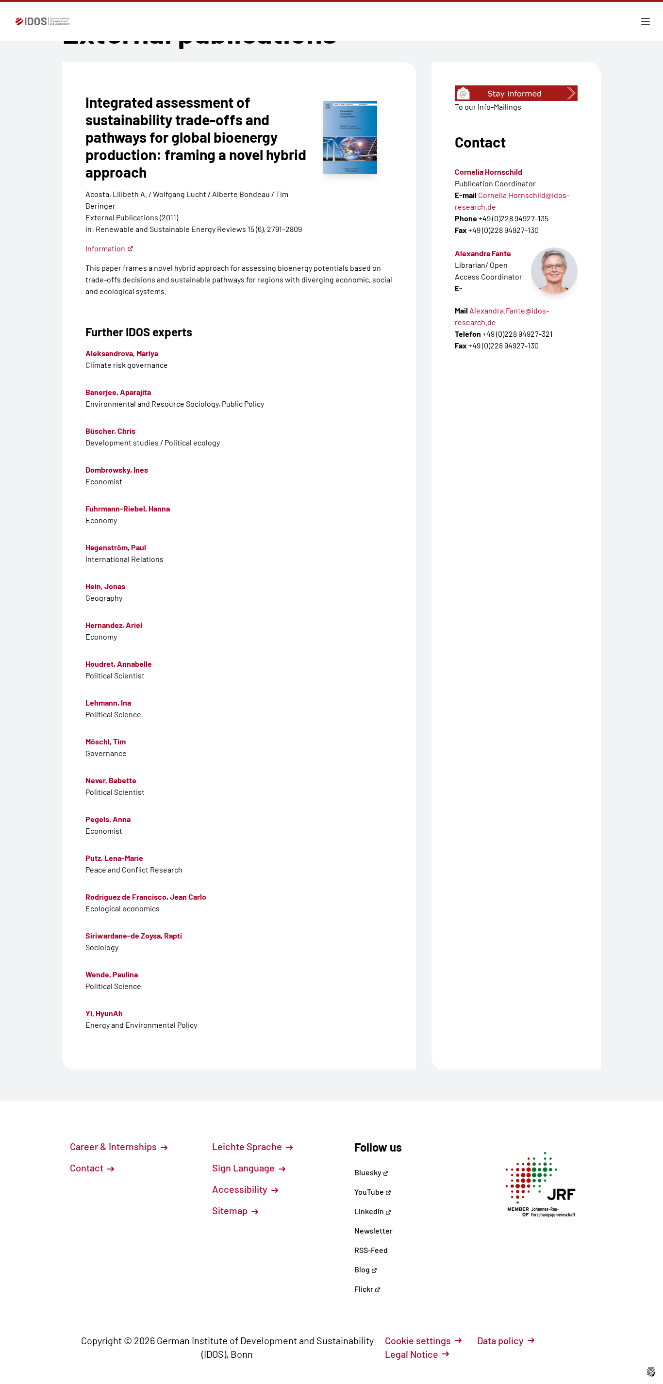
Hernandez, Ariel (113, 624)
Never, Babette (110, 780)
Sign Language (244, 1167)
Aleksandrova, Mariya (121, 353)
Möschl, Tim (105, 741)
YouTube (369, 1191)
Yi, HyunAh (104, 1013)
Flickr (364, 1288)
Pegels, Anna (108, 819)
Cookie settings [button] (418, 1340)
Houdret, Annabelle (118, 663)
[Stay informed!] (516, 93)
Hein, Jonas (105, 586)
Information (105, 248)
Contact (87, 1167)
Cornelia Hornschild (488, 171)
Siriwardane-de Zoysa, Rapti (133, 935)
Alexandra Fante (483, 253)
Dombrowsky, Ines (116, 469)
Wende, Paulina (111, 974)
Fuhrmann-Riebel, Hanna (127, 508)
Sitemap (230, 1210)
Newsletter (373, 1230)
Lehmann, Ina (108, 702)
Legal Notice (411, 1354)
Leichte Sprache (248, 1146)
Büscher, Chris (110, 430)
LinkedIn (369, 1211)
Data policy (500, 1340)
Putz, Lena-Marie (114, 857)
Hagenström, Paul (115, 547)
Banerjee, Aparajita (118, 391)
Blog (362, 1269)
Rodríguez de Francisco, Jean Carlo (145, 896)
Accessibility (240, 1189)
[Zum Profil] (554, 270)
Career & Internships (114, 1146)
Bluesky (368, 1172)
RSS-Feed (371, 1249)
